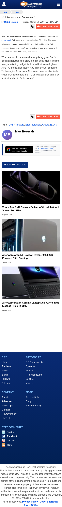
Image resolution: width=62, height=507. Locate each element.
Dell (11, 124)
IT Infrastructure (34, 375)
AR (55, 124)
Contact (6, 410)
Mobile (29, 370)
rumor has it (6, 40)
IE (51, 124)
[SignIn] (5, 3)
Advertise (7, 401)
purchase (36, 124)
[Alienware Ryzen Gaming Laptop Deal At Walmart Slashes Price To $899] (31, 283)
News (17, 12)
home (5, 12)
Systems (30, 366)
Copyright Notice (49, 501)
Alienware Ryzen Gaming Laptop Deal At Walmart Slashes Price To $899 (30, 304)
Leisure (30, 379)
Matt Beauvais (25, 131)
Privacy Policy (9, 414)
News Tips (7, 405)
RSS (9, 445)
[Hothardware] (31, 4)
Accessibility (32, 397)
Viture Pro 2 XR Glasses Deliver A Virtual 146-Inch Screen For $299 (30, 209)
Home (5, 362)
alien (27, 124)
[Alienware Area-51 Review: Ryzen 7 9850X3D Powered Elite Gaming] (31, 235)
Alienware (19, 124)
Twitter (10, 432)
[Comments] (32, 26)
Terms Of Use (31, 505)
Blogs (5, 375)
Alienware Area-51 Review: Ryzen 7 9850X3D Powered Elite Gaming (27, 257)
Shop (28, 401)
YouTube (11, 440)
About (5, 397)
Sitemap (6, 383)
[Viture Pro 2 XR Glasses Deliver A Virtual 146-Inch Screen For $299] (31, 187)
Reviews (6, 366)
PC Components (34, 362)
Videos (29, 383)
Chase (45, 124)
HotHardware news (45, 148)
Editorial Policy (33, 405)
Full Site (6, 379)
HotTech (6, 418)
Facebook (12, 436)
